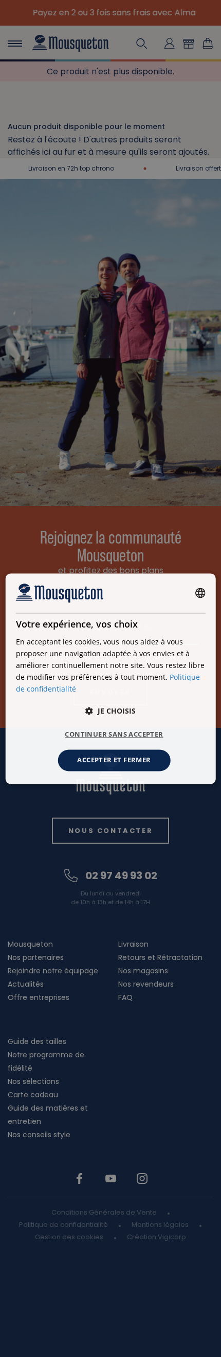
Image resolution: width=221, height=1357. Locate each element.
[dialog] (111, 678)
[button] (110, 711)
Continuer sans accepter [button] (114, 734)
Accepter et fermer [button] (114, 760)
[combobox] (200, 593)
